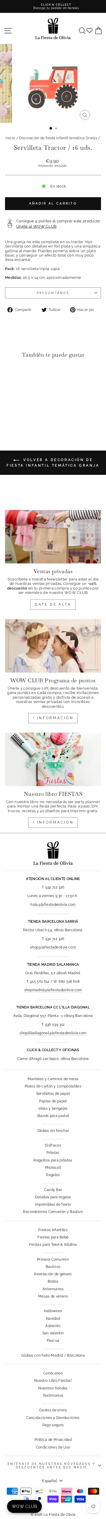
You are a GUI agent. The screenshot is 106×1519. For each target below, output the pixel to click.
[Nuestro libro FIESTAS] (53, 759)
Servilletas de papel (53, 1094)
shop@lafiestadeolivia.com (53, 947)
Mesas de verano (53, 1296)
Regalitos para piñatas (53, 1160)
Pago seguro (53, 1425)
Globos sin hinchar (53, 1131)
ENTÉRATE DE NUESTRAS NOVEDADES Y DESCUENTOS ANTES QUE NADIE (51, 1465)
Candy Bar (53, 1190)
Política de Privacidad (53, 1440)
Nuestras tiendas (52, 1388)
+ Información (53, 822)
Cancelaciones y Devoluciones (53, 1418)
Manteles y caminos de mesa (53, 1079)
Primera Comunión (53, 1259)
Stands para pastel (53, 1116)
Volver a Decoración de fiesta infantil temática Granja (53, 463)
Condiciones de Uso (53, 1447)
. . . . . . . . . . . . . (53, 1123)
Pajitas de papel (53, 1101)
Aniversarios (53, 1289)
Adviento (53, 1326)
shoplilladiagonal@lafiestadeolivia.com (52, 1033)
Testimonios (53, 1395)
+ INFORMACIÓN (53, 718)
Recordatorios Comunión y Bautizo (53, 1212)
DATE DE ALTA (53, 604)
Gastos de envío (53, 1410)
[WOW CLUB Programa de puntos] (53, 646)
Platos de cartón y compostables (53, 1086)
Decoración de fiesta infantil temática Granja (58, 138)
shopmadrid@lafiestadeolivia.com (53, 990)
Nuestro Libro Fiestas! (53, 1381)
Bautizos (53, 1267)
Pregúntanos (53, 293)
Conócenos (53, 1373)
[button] (11, 374)
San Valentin (53, 1333)
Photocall (53, 1168)
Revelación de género (53, 1274)
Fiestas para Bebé (52, 1237)
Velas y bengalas (52, 1108)
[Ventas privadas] (53, 536)
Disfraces (53, 1145)
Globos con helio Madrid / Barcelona (53, 1355)
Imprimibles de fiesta (53, 1204)
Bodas (53, 1281)
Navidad (53, 1319)
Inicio (10, 138)
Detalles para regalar (53, 1197)
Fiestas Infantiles (53, 1230)
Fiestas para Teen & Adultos (53, 1245)
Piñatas (53, 1153)
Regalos (53, 1175)
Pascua (53, 1340)
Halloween (53, 1311)
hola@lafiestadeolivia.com (52, 905)
